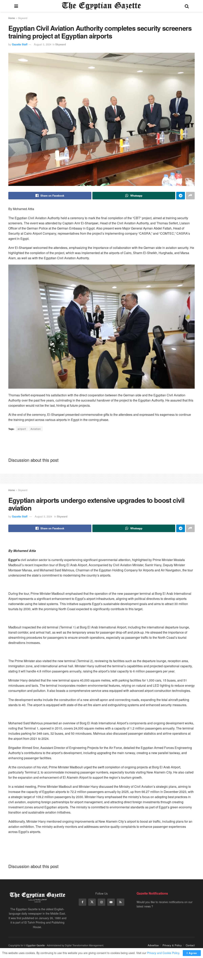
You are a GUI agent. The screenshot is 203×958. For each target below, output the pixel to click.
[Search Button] (187, 6)
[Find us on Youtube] (111, 902)
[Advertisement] (101, 444)
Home (11, 18)
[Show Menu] (16, 6)
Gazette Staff (19, 44)
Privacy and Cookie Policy (163, 953)
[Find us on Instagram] (101, 902)
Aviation (36, 428)
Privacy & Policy (172, 945)
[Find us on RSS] (120, 902)
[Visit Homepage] (101, 6)
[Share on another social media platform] (190, 195)
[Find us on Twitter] (92, 902)
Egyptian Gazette (35, 945)
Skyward (22, 18)
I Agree (192, 953)
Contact (190, 945)
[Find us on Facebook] (82, 902)
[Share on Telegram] (180, 195)
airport (22, 428)
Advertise (153, 945)
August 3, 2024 (42, 44)
